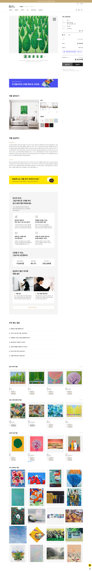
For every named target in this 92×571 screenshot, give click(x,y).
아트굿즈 (31, 6)
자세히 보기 (79, 51)
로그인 (78, 3)
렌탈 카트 (67, 64)
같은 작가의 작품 (13, 366)
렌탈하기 (78, 64)
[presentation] (22, 56)
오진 (68, 20)
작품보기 (10, 10)
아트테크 (26, 6)
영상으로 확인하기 (32, 307)
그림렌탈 (21, 6)
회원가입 (81, 3)
